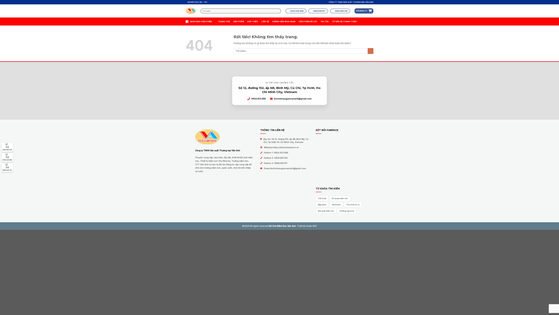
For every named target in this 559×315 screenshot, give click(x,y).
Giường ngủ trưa (346, 211)
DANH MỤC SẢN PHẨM (201, 21)
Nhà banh (336, 204)
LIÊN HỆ (265, 21)
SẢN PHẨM (238, 21)
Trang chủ (224, 21)
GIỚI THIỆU (252, 21)
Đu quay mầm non (340, 198)
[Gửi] (278, 10)
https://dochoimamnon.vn (286, 147)
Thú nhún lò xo (353, 204)
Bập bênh (322, 204)
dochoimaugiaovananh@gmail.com (288, 168)
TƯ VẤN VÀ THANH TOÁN (344, 21)
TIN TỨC (324, 21)
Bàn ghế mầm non (326, 211)
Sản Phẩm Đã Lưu (308, 21)
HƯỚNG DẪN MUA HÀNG (284, 21)
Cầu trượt (322, 198)
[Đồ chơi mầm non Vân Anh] (191, 11)
